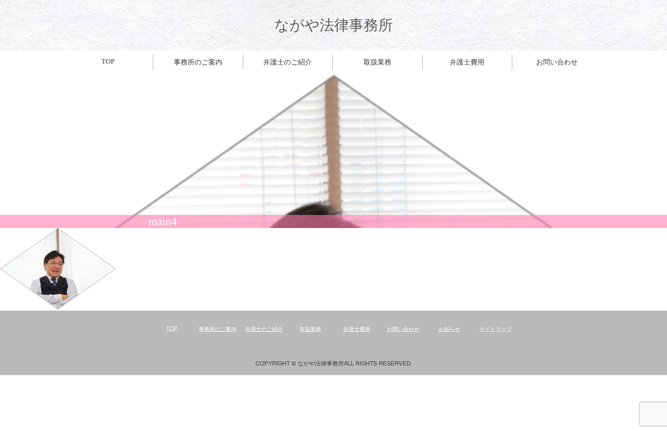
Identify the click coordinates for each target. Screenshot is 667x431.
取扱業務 (310, 329)
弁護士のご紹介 (264, 329)
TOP (171, 328)
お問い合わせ (403, 329)
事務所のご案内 (218, 329)
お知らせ (449, 329)
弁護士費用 (356, 329)
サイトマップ (495, 329)
